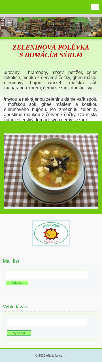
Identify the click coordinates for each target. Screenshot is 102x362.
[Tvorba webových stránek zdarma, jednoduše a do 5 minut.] (65, 356)
